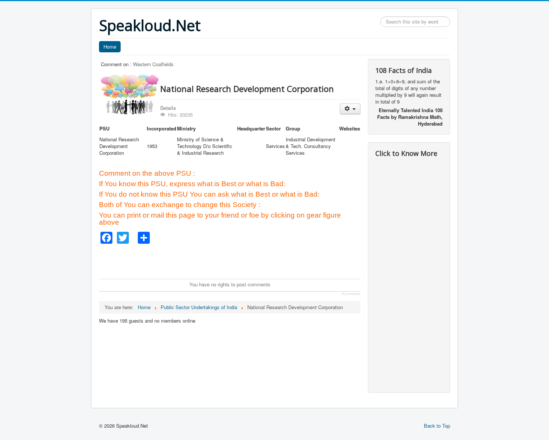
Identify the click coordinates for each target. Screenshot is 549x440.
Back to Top (437, 425)
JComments (350, 294)
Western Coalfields (153, 64)
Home (109, 46)
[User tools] (350, 109)
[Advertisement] (235, 260)
